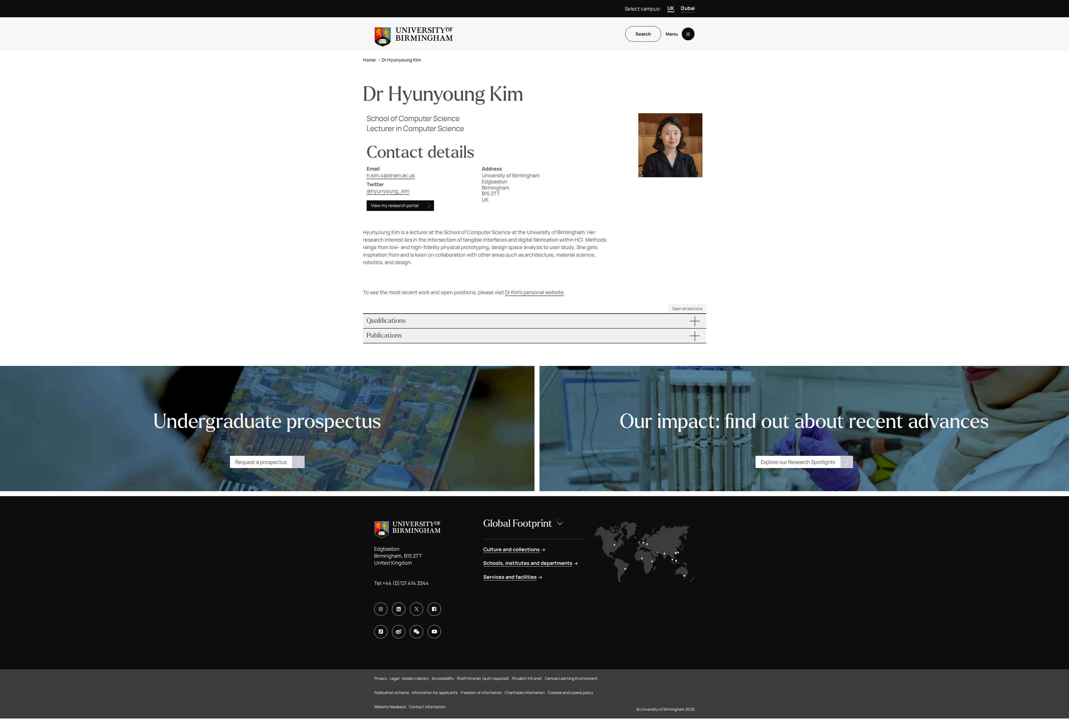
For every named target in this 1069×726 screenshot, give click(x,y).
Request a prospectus (261, 462)
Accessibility (443, 678)
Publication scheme (391, 692)
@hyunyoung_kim (388, 191)
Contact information (427, 706)
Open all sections (687, 308)
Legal (394, 678)
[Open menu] (688, 34)
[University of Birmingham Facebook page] (434, 609)
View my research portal (395, 205)
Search (643, 34)
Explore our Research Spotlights (798, 462)
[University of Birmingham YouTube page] (434, 631)
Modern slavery (415, 678)
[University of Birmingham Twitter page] (416, 609)
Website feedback (390, 706)
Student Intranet (527, 678)
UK (670, 8)
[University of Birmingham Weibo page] (398, 631)
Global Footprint (517, 523)
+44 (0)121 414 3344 (406, 583)
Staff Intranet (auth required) (483, 678)
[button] (534, 321)
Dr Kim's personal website (534, 292)
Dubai (688, 8)
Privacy (380, 678)
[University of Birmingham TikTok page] (381, 631)
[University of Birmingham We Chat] (416, 631)
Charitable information (525, 692)
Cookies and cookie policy (570, 692)
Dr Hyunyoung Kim (401, 60)
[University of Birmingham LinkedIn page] (398, 609)
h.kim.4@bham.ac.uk (391, 175)
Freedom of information (481, 692)
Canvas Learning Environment (571, 678)
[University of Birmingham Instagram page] (381, 609)
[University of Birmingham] (413, 34)
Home (369, 60)
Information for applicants (435, 692)
